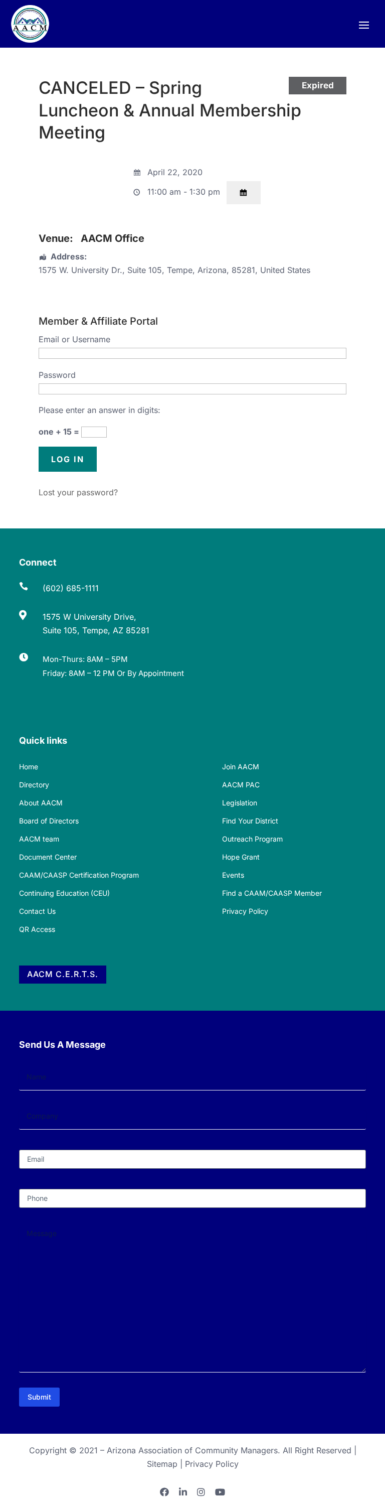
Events (233, 875)
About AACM (41, 802)
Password (57, 375)
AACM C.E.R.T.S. (62, 974)
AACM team (39, 839)
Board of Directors (49, 820)
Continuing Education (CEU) (64, 893)
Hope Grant (241, 857)
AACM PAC (241, 784)
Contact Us (37, 911)
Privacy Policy (245, 911)
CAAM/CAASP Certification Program (79, 875)
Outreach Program (252, 839)
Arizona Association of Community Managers (192, 1450)
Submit (39, 1397)
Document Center (48, 857)
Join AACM (240, 766)
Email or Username (74, 339)
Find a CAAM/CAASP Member (272, 893)
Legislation (239, 802)
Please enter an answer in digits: (99, 410)
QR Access (37, 929)
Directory (34, 784)
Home (28, 766)
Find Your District (250, 820)
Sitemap (162, 1464)
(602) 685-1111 (71, 588)
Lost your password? (78, 492)
